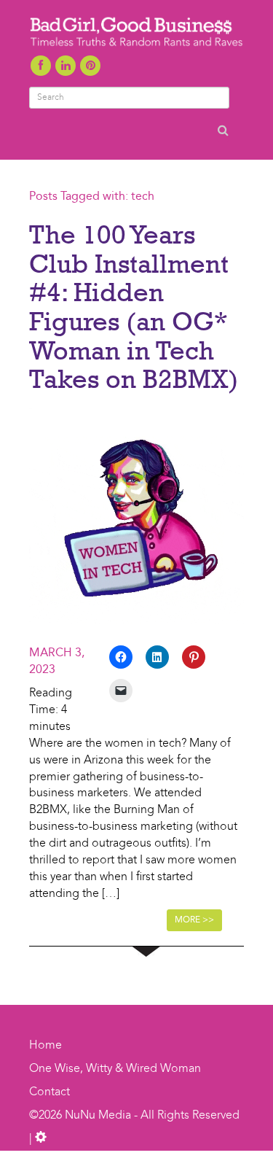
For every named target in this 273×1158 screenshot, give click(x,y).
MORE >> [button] (194, 920)
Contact (49, 1092)
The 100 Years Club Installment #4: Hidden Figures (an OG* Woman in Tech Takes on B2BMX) (134, 306)
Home (45, 1046)
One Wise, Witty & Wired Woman (115, 1069)
